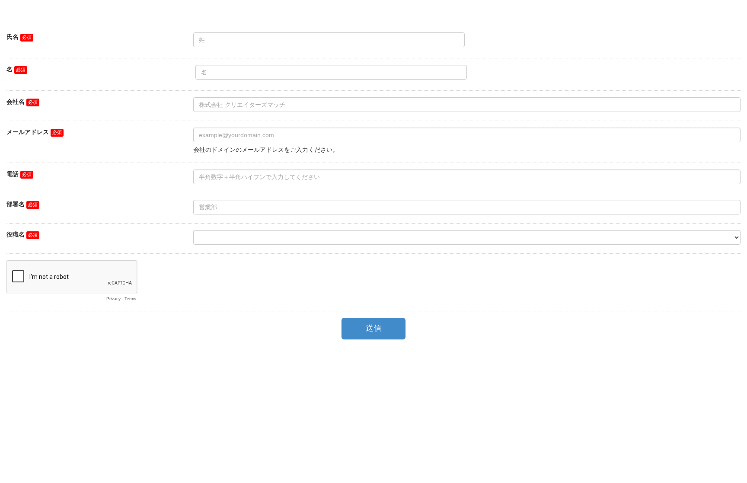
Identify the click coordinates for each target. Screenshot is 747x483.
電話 (12, 173)
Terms (130, 298)
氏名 (12, 36)
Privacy (113, 298)
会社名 (15, 101)
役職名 (15, 234)
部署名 (15, 204)
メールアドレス (27, 131)
